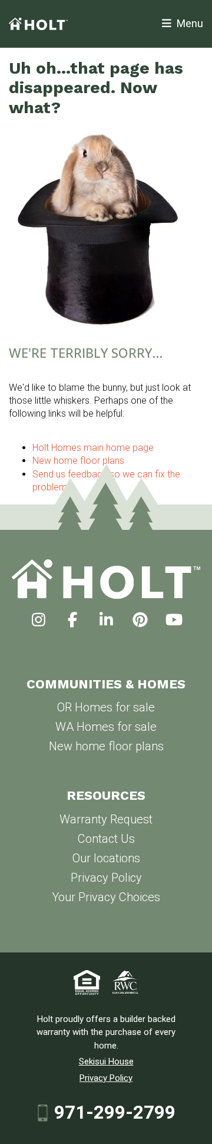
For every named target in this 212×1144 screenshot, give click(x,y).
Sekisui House (106, 1061)
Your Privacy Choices (106, 897)
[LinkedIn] (106, 620)
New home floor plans (106, 746)
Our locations (106, 858)
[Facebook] (72, 620)
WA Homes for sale (106, 727)
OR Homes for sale (106, 707)
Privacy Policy (106, 878)
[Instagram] (38, 620)
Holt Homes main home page (93, 447)
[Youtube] (174, 620)
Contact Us (106, 839)
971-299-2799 (114, 1112)
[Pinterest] (140, 620)
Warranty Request (106, 819)
